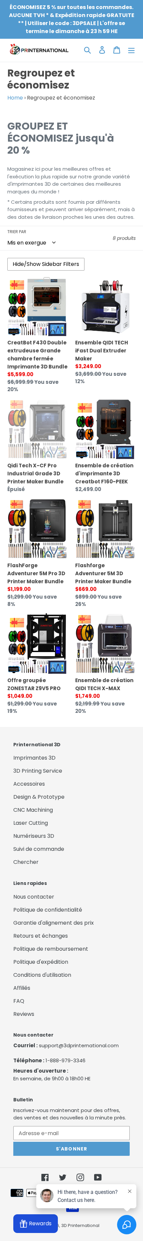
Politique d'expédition (40, 962)
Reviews (23, 1014)
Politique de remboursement (50, 949)
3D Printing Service (37, 771)
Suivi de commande (38, 849)
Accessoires (29, 784)
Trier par (16, 232)
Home (15, 98)
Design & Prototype (39, 797)
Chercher (26, 862)
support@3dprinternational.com (79, 1045)
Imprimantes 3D (34, 758)
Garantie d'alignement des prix (53, 923)
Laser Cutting (30, 823)
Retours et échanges (40, 936)
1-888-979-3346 (65, 1060)
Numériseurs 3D (33, 836)
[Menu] (131, 49)
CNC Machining (33, 810)
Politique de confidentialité (47, 910)
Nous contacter (33, 897)
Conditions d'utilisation (42, 975)
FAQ (18, 1001)
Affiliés (21, 988)
